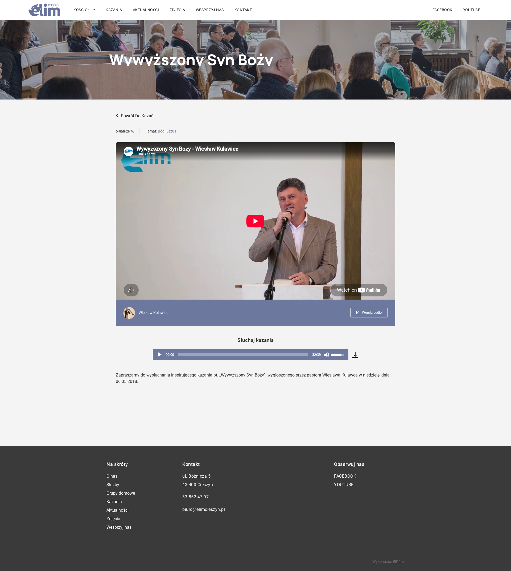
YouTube (471, 10)
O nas (111, 476)
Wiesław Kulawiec (153, 313)
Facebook (442, 10)
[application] (250, 354)
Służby (112, 484)
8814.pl (399, 561)
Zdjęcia (177, 10)
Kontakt (243, 10)
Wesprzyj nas (210, 10)
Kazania (114, 10)
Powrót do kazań (137, 115)
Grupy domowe (120, 493)
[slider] (243, 354)
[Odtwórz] (159, 354)
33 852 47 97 (195, 496)
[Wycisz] (326, 354)
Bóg (161, 131)
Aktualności (146, 10)
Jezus (171, 131)
